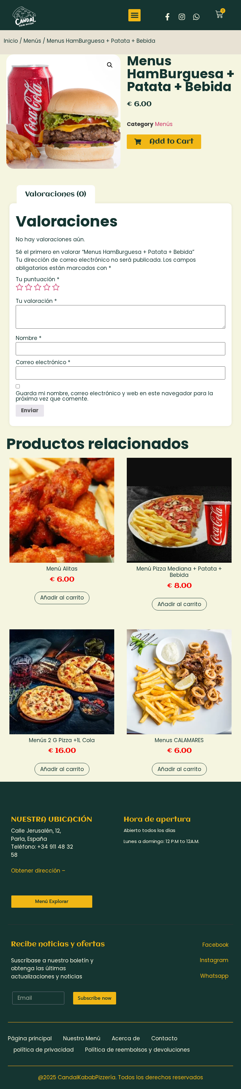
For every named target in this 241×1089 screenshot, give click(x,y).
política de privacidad (43, 1049)
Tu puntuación (37, 279)
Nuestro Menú (81, 1038)
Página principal (30, 1038)
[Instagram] (181, 16)
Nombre (28, 338)
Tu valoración (36, 301)
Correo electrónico (43, 362)
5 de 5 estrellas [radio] (56, 287)
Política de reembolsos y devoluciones (137, 1049)
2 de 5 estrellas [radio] (28, 287)
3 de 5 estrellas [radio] (37, 287)
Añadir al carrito (62, 597)
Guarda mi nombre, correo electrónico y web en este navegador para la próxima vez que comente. (114, 396)
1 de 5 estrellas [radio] (19, 287)
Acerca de (126, 1038)
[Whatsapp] (196, 16)
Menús (32, 41)
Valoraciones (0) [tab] (55, 194)
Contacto (164, 1038)
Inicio (11, 41)
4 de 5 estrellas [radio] (47, 287)
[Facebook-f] (167, 16)
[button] (134, 15)
